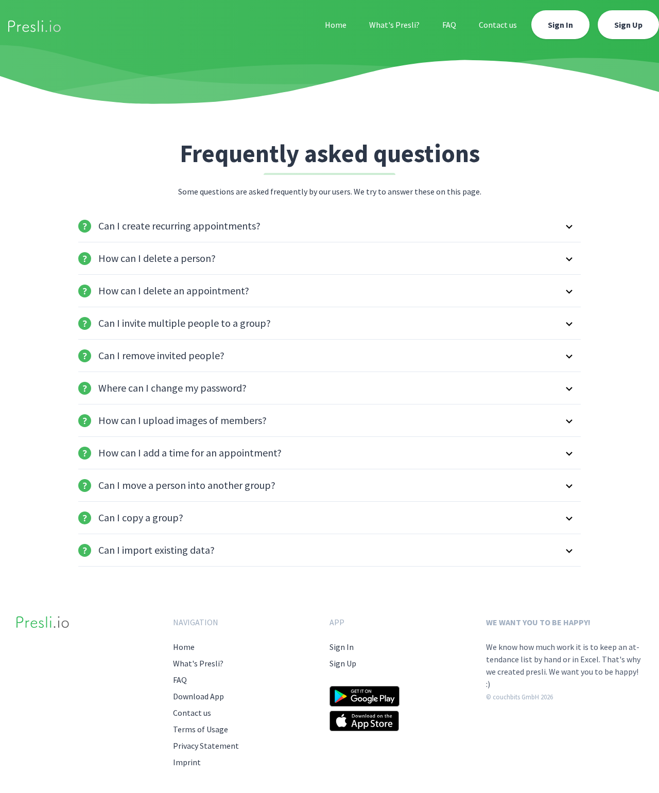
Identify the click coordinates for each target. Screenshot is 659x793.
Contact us (498, 25)
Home (335, 25)
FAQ (449, 25)
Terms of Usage (200, 729)
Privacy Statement (206, 746)
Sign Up (628, 25)
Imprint (187, 762)
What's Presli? (394, 25)
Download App (198, 696)
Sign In (560, 25)
